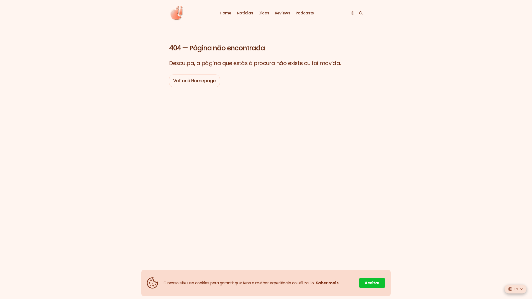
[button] (245, 13)
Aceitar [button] (372, 283)
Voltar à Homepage (194, 81)
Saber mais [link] (327, 283)
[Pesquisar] (361, 13)
